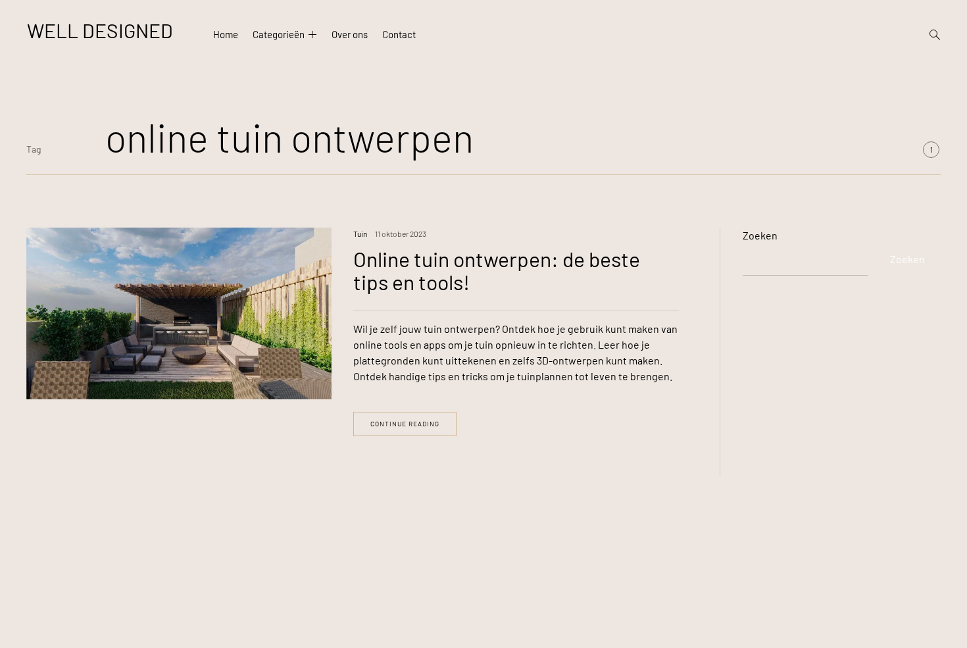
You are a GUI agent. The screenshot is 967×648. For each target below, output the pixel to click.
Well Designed (100, 30)
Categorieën (279, 35)
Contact (399, 35)
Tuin (360, 233)
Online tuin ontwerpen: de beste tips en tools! (496, 270)
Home (225, 35)
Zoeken (760, 235)
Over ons (350, 35)
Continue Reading (404, 424)
